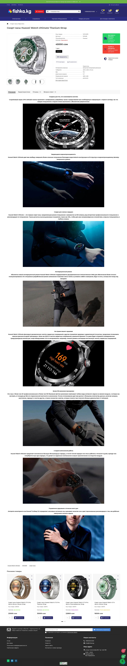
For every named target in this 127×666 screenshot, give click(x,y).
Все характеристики (62, 80)
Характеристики (24, 92)
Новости (47, 643)
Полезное (49, 637)
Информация (12, 637)
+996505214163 (90, 11)
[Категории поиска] (48, 11)
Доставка (14, 4)
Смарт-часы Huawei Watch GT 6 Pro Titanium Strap (48, 603)
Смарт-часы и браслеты (17, 23)
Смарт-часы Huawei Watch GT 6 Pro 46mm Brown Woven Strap (19, 603)
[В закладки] (32, 576)
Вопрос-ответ (50, 92)
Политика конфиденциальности (17, 645)
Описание (12, 92)
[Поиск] (79, 11)
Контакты (20, 4)
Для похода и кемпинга (107, 18)
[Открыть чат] (122, 661)
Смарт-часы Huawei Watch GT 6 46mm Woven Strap (105, 603)
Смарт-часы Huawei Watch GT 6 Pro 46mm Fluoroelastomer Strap (77, 603)
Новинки (48, 640)
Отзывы (36, 92)
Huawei (85, 38)
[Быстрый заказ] (27, 617)
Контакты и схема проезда (53, 647)
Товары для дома (84, 18)
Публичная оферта (13, 647)
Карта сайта (49, 645)
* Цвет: (58, 48)
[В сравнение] (32, 579)
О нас (8, 4)
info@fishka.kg (89, 643)
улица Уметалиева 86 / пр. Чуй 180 (96, 650)
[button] (7, 596)
